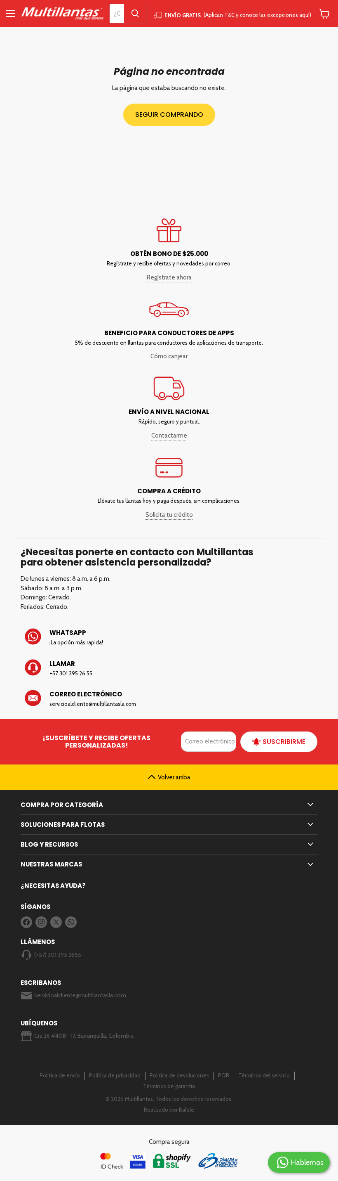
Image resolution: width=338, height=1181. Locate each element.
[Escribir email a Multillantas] (169, 699)
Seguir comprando (169, 114)
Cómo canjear (169, 356)
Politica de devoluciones (179, 1075)
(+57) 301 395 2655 (57, 955)
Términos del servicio (264, 1075)
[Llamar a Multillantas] (169, 668)
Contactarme (169, 435)
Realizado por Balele (169, 1109)
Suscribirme (284, 741)
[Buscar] (135, 13)
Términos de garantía (169, 1086)
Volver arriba (174, 777)
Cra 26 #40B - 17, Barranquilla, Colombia (84, 1035)
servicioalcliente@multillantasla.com (80, 995)
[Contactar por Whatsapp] (169, 637)
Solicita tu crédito (169, 514)
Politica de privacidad (115, 1075)
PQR (223, 1075)
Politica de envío (60, 1075)
